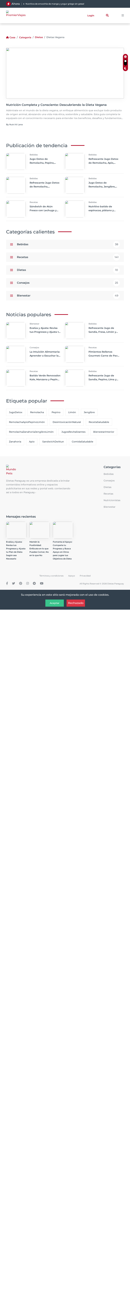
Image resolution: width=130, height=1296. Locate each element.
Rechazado (75, 603)
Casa (12, 37)
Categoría (25, 37)
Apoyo (71, 575)
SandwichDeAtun (53, 441)
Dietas (39, 37)
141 (116, 257)
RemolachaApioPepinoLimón (27, 422)
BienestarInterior (103, 431)
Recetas (22, 257)
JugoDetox (15, 412)
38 (116, 244)
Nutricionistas (112, 500)
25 (116, 282)
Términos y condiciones (51, 575)
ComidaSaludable (82, 441)
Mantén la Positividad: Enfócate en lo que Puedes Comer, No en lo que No (39, 549)
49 (116, 295)
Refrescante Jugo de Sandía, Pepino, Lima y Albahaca (102, 379)
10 (116, 270)
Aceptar (54, 603)
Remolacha (37, 412)
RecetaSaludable (99, 422)
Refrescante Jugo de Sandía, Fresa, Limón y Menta (102, 331)
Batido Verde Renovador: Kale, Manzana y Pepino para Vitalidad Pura (45, 379)
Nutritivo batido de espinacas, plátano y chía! (101, 210)
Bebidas (22, 244)
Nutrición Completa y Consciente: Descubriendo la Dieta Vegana (56, 105)
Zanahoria (15, 441)
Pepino (56, 412)
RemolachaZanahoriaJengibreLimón (31, 431)
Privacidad (85, 575)
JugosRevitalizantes (73, 431)
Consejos (23, 282)
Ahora (16, 3)
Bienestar (23, 295)
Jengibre (89, 412)
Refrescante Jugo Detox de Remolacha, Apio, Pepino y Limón (103, 162)
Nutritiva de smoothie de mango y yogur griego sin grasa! (55, 4)
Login (90, 15)
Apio (32, 441)
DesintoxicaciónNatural (67, 422)
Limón (72, 412)
